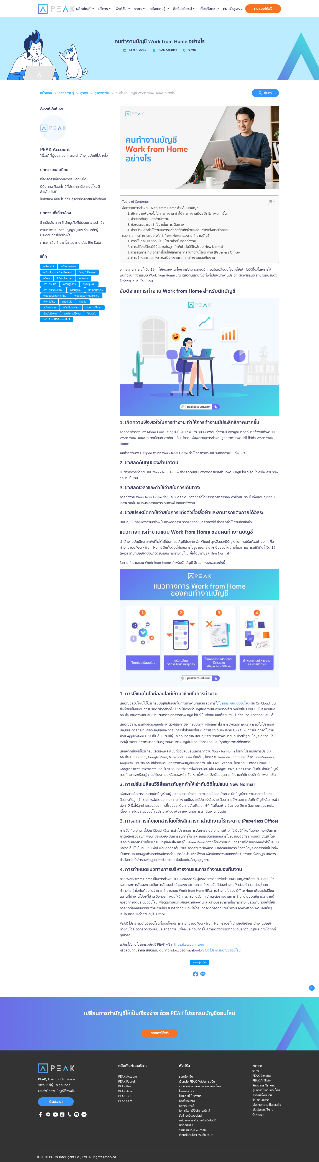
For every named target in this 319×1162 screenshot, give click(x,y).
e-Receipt (48, 266)
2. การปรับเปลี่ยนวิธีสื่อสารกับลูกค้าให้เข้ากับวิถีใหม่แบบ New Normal (175, 246)
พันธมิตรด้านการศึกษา (55, 296)
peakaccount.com (191, 944)
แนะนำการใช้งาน (72, 313)
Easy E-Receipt (87, 272)
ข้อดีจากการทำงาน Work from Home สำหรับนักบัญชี (160, 207)
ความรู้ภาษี (75, 290)
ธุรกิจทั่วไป (101, 92)
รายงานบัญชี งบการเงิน (193, 1130)
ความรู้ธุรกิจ (199, 962)
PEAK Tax (124, 1096)
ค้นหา (268, 92)
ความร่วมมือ (49, 284)
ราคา (255, 1070)
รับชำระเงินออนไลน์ (190, 1115)
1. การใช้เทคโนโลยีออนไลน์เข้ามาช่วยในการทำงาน (161, 241)
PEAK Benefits (261, 1075)
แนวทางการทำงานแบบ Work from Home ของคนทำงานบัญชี (166, 235)
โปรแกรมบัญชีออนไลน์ (234, 703)
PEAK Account (127, 1076)
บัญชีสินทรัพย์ (95, 290)
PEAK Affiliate (261, 1080)
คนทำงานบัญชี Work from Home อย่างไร (145, 92)
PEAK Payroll (126, 1081)
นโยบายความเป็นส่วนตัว (266, 1104)
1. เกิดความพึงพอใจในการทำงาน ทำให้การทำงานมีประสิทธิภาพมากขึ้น (177, 213)
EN (225, 9)
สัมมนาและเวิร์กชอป (263, 1085)
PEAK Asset (125, 1091)
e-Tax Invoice (68, 266)
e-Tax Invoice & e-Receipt (57, 272)
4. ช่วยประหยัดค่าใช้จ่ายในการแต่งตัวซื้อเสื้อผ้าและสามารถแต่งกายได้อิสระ (178, 229)
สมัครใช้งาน (49, 307)
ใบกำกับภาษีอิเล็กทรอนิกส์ (56, 319)
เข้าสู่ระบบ (236, 8)
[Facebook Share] (195, 975)
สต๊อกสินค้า (186, 1125)
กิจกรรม (83, 278)
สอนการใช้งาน (93, 307)
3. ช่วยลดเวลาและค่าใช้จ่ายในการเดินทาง (155, 224)
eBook (46, 278)
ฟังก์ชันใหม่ (49, 302)
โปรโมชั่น (91, 313)
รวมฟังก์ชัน (186, 1076)
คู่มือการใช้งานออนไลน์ (266, 1090)
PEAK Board (126, 1086)
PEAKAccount (167, 49)
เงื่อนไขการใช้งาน (262, 1109)
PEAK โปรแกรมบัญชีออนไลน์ (221, 950)
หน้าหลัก (46, 92)
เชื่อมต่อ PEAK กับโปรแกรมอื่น (197, 1081)
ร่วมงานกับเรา (260, 1100)
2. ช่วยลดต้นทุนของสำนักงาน (148, 218)
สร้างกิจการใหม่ (71, 307)
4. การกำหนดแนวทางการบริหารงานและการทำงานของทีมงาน (171, 257)
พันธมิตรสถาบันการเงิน (86, 296)
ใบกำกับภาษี (186, 1105)
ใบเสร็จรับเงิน (187, 1100)
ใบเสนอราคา (186, 1091)
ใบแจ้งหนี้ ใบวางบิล (190, 1096)
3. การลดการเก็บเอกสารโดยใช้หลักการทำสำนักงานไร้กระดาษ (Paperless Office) (183, 252)
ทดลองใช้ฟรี (263, 8)
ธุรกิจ (84, 92)
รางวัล (82, 302)
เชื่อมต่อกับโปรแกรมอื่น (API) (196, 1134)
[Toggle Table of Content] (269, 201)
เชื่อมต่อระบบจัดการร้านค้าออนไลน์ (200, 1086)
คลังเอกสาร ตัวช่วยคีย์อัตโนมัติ (197, 1120)
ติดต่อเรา (56, 1101)
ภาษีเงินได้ (67, 302)
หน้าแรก (257, 1065)
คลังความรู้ (66, 92)
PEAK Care (125, 1100)
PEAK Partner (64, 278)
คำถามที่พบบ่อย (262, 1095)
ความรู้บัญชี (89, 284)
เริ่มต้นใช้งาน (50, 313)
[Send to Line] (203, 975)
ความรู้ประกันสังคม (53, 290)
